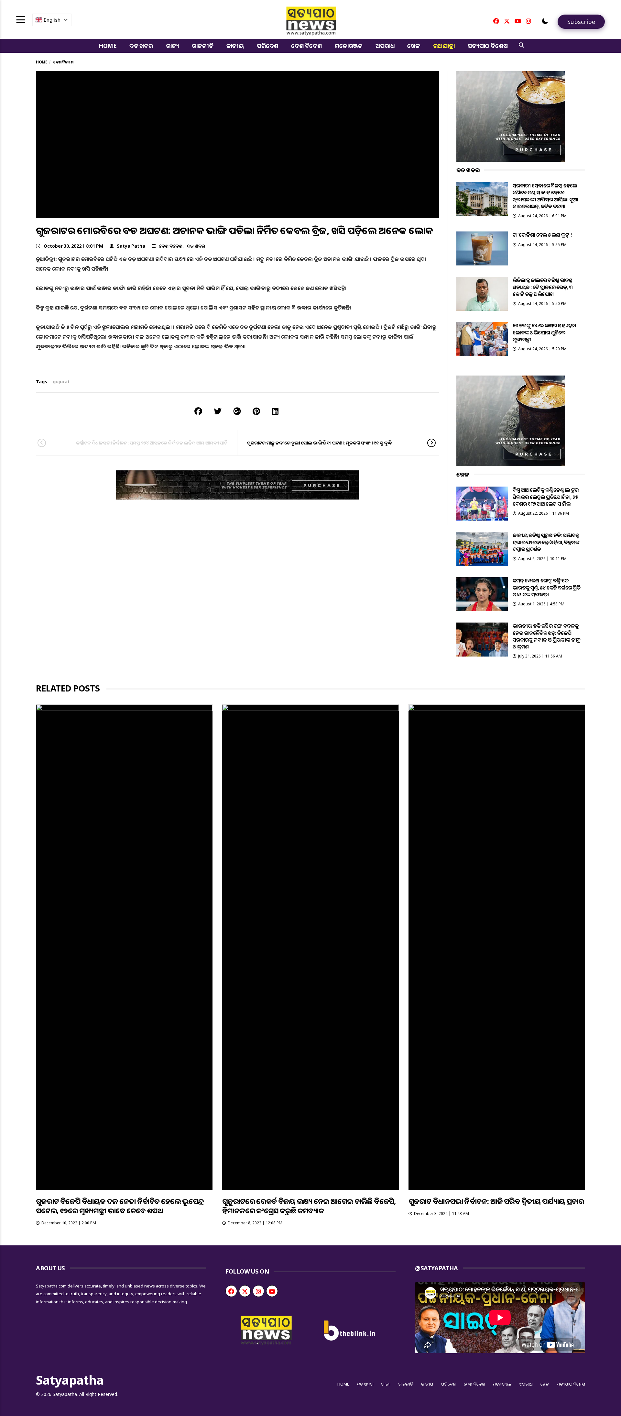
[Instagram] (528, 21)
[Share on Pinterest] (256, 411)
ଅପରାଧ (385, 46)
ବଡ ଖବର (141, 46)
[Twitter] (507, 21)
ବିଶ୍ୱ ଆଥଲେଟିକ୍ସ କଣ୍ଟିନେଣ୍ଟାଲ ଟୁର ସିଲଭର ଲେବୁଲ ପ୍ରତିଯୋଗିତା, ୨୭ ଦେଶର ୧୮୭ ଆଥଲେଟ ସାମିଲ (546, 496)
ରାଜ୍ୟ (172, 46)
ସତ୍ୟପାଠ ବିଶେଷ (487, 46)
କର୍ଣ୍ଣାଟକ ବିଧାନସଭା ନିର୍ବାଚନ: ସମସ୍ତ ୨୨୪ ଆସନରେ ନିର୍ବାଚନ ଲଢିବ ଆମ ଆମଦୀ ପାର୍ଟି (151, 443)
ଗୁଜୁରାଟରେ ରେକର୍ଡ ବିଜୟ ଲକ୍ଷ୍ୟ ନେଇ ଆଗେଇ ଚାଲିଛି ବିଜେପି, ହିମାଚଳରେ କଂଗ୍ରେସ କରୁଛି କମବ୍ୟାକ (309, 1205)
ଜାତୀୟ (235, 46)
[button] (545, 21)
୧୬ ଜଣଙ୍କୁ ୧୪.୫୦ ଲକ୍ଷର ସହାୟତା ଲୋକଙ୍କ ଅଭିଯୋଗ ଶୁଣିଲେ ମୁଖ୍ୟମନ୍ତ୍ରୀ (544, 332)
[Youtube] (518, 21)
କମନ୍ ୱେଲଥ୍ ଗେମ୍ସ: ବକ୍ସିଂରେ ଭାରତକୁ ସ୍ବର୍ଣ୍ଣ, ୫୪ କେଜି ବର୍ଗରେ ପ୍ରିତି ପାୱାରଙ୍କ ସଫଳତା (546, 587)
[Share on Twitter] (218, 411)
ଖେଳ (413, 46)
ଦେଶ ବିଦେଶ (306, 46)
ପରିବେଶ (267, 46)
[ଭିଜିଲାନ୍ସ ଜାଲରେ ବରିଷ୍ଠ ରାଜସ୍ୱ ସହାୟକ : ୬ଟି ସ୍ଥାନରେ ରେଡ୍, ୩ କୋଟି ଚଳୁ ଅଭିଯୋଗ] (482, 294)
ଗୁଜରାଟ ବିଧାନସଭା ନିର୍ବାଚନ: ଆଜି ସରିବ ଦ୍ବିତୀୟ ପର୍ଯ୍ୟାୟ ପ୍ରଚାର (496, 1201)
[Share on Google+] (237, 411)
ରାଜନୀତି (202, 46)
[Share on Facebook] (198, 411)
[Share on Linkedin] (275, 411)
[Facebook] (496, 21)
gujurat (61, 381)
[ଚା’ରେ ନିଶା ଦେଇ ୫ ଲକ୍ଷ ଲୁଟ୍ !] (482, 248)
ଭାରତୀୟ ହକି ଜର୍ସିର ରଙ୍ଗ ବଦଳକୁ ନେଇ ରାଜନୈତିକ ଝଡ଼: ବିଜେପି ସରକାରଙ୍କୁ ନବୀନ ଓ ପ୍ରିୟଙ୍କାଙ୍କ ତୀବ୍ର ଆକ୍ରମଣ (547, 636)
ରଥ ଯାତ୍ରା (444, 46)
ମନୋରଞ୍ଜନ (349, 46)
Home (107, 46)
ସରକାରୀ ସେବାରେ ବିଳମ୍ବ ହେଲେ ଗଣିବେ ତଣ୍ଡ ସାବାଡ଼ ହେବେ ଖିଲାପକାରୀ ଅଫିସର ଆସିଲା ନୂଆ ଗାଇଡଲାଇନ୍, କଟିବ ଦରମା (545, 196)
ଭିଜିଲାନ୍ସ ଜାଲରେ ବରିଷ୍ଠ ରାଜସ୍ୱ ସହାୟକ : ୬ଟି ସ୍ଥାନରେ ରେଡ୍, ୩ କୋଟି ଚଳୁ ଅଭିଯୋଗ (543, 287)
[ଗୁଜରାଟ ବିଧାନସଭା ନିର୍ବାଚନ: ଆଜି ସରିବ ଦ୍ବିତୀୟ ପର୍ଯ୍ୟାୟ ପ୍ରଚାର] (497, 947)
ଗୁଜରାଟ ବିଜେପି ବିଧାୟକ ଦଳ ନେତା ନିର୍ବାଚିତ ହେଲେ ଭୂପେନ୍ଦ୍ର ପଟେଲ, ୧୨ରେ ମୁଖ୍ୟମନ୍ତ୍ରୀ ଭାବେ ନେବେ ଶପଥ (120, 1205)
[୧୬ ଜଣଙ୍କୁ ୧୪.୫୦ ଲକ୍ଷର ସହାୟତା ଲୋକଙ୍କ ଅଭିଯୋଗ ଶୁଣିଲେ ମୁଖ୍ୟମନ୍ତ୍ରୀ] (482, 339)
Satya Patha (131, 246)
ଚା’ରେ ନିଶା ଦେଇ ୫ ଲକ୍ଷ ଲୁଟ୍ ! (542, 234)
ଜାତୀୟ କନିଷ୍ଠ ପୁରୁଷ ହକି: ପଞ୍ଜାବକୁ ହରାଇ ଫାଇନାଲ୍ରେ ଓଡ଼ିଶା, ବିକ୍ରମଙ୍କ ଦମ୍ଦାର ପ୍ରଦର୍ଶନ (546, 542)
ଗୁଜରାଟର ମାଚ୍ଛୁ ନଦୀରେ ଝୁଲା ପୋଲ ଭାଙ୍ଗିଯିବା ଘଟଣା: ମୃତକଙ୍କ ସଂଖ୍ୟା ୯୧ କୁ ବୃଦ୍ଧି (319, 443)
